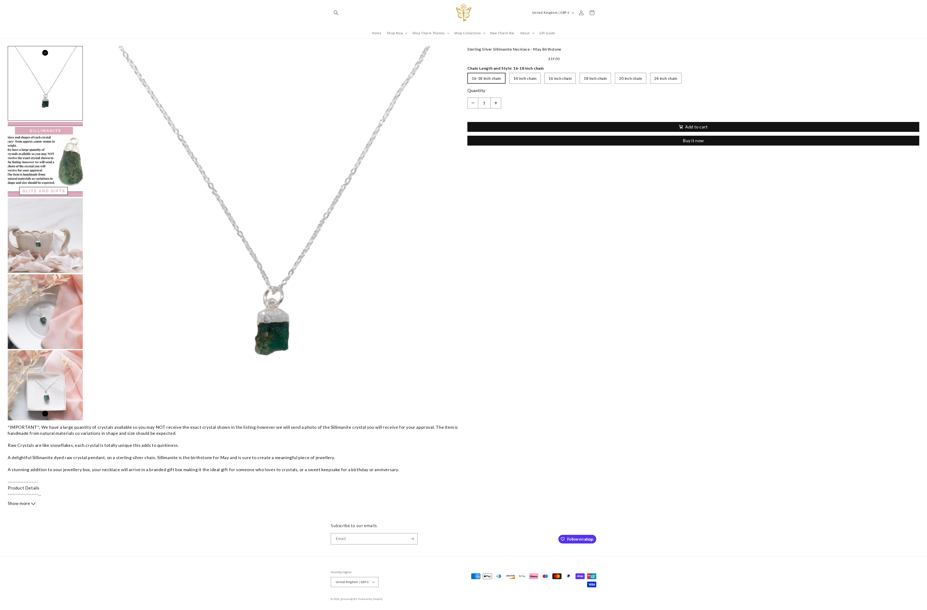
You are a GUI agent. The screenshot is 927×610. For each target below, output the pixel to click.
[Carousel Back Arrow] (45, 53)
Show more (19, 503)
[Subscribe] (412, 538)
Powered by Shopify (370, 599)
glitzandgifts (349, 599)
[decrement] (472, 103)
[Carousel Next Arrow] (45, 413)
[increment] (495, 103)
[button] (336, 12)
